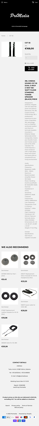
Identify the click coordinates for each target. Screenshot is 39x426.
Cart (36, 2)
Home (3, 35)
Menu (5, 2)
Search (7, 405)
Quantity (28, 54)
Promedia (14, 413)
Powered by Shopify (25, 413)
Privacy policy (16, 405)
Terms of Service (27, 405)
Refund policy (18, 407)
